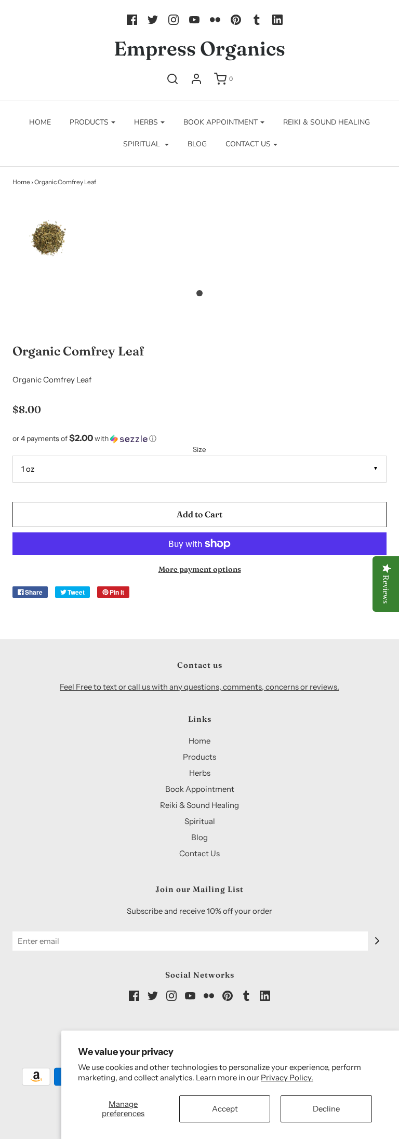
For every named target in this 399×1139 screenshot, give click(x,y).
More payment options (199, 569)
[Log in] (196, 79)
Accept (225, 1109)
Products (199, 757)
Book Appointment (199, 789)
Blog (197, 144)
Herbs (199, 773)
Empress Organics (199, 49)
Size (199, 449)
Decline (326, 1109)
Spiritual (199, 821)
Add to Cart (199, 514)
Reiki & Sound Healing (326, 122)
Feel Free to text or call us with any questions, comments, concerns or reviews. (199, 687)
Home (40, 122)
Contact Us (199, 853)
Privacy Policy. (287, 1077)
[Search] (172, 79)
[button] (49, 250)
